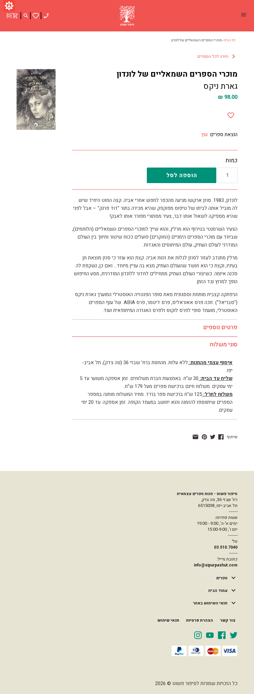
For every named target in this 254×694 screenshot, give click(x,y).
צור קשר (227, 620)
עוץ (204, 134)
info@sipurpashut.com (215, 565)
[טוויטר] (212, 437)
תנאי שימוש (168, 620)
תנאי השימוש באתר (210, 603)
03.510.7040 (225, 547)
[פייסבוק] (221, 437)
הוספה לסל (181, 175)
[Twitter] (233, 635)
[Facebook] (222, 635)
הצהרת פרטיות (199, 620)
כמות (231, 161)
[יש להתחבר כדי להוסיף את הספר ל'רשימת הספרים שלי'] (35, 16)
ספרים (222, 578)
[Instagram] (198, 635)
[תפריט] (243, 15)
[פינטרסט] (204, 437)
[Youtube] (210, 635)
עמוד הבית (218, 591)
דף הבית (229, 40)
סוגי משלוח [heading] (223, 344)
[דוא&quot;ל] (195, 437)
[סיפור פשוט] (127, 16)
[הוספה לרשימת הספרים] (230, 114)
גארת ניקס (220, 86)
